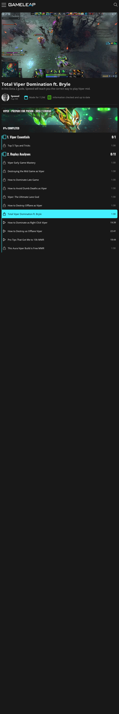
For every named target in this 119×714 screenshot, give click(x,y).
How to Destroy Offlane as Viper (25, 205)
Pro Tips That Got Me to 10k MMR (26, 239)
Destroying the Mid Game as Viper (26, 171)
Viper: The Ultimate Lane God (23, 196)
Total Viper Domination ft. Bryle (25, 213)
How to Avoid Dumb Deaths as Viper (27, 188)
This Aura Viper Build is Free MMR (26, 248)
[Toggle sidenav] (4, 4)
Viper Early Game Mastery (21, 162)
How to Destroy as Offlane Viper (25, 231)
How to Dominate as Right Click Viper (27, 222)
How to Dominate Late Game (23, 179)
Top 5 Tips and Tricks (19, 145)
